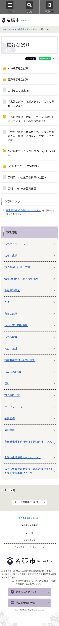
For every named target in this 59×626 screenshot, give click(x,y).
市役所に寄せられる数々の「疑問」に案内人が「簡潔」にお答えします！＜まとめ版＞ (31, 136)
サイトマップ (29, 540)
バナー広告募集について (26, 502)
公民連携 (9, 418)
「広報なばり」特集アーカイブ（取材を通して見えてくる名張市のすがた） (31, 118)
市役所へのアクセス (26, 592)
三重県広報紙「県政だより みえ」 (23, 210)
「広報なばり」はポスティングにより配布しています (31, 103)
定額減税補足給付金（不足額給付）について (28, 443)
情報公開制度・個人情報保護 (21, 278)
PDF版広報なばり (18, 68)
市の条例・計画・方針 (17, 267)
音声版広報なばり (18, 79)
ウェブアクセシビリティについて (29, 547)
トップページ (8, 29)
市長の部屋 (10, 313)
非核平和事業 (12, 290)
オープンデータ (13, 407)
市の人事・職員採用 (16, 325)
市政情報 (20, 29)
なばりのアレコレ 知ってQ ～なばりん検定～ (31, 153)
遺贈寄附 (9, 430)
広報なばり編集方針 (19, 90)
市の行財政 (10, 337)
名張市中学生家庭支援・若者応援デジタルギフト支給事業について (28, 471)
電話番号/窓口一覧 (25, 602)
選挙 (7, 383)
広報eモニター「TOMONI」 (24, 166)
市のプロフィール (14, 244)
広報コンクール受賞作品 (22, 188)
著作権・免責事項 (29, 525)
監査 (7, 302)
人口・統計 (10, 348)
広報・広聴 (32, 29)
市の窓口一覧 (12, 395)
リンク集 (29, 533)
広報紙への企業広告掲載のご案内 (27, 177)
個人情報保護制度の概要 (29, 518)
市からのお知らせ (14, 372)
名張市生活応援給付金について (22, 457)
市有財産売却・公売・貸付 (19, 360)
